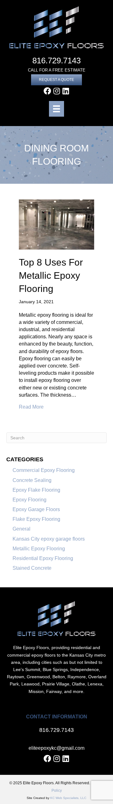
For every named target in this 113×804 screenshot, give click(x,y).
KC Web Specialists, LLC (68, 798)
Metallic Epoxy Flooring (39, 548)
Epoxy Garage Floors (36, 509)
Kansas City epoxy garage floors (49, 539)
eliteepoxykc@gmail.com (56, 748)
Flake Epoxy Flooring (36, 519)
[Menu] (56, 109)
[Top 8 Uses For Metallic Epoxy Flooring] (56, 224)
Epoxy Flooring (29, 499)
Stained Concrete (32, 568)
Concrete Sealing (32, 480)
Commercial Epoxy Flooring (44, 470)
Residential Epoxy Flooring (43, 558)
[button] (56, 79)
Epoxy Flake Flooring (36, 490)
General (21, 529)
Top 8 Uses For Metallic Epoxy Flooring (51, 275)
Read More (31, 407)
